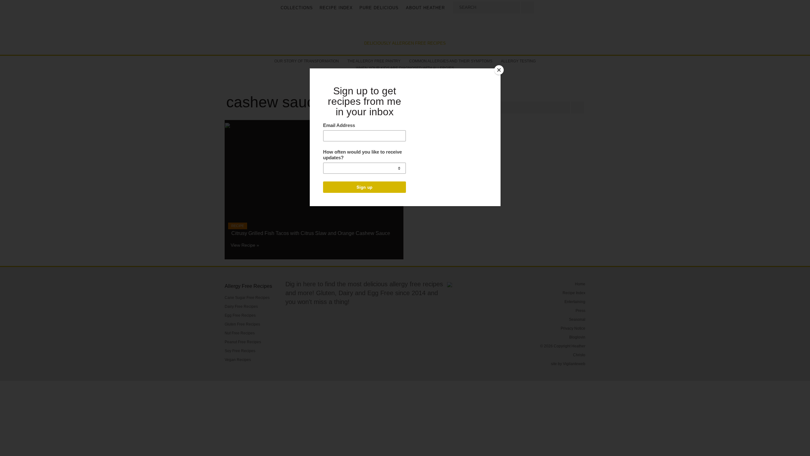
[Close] (499, 70)
